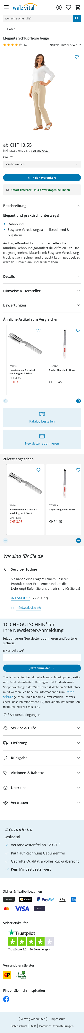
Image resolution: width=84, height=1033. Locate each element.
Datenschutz (19, 1026)
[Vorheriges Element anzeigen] (5, 401)
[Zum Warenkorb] (78, 7)
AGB (33, 1026)
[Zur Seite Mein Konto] (59, 7)
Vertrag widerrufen (33, 1019)
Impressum (58, 1019)
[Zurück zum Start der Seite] (80, 1005)
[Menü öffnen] (6, 7)
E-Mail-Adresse (13, 650)
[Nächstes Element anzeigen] (78, 401)
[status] (37, 18)
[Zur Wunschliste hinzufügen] (77, 57)
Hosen (11, 29)
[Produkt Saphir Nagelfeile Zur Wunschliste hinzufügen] (78, 330)
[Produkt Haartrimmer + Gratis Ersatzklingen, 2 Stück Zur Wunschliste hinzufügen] (38, 330)
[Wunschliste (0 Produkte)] (68, 7)
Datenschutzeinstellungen (56, 1026)
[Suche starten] (77, 18)
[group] (42, 92)
